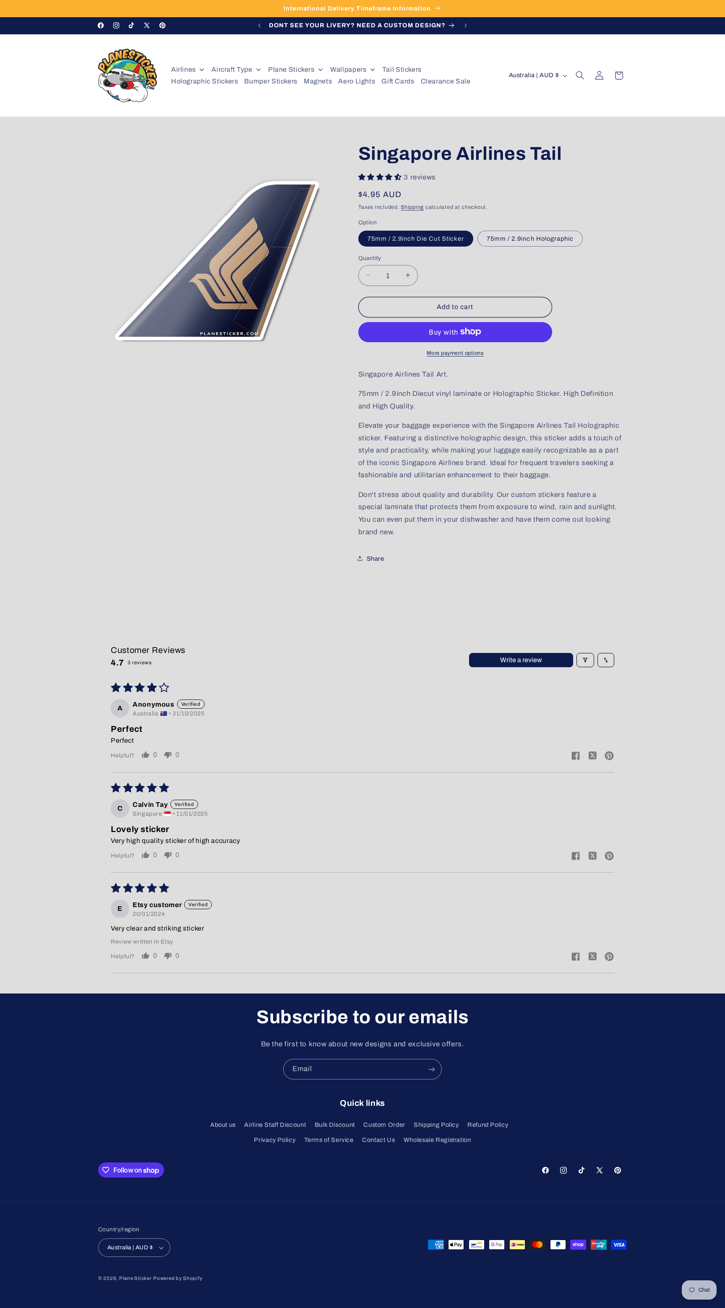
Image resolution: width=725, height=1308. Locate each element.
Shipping (412, 207)
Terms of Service (329, 1140)
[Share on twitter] (592, 756)
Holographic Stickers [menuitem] (204, 81)
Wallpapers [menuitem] (348, 69)
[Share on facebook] (576, 756)
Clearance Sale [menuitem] (446, 81)
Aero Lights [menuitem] (356, 81)
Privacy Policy (274, 1140)
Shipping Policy (436, 1124)
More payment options (455, 353)
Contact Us (378, 1140)
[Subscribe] (431, 1069)
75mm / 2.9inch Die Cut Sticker (416, 238)
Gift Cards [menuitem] (397, 81)
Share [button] (375, 558)
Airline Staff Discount (275, 1124)
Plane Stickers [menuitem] (291, 69)
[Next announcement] (465, 25)
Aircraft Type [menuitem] (231, 69)
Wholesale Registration (437, 1140)
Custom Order (384, 1124)
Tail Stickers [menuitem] (402, 69)
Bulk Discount (335, 1124)
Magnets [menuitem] (318, 81)
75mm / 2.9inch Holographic (530, 238)
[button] (580, 75)
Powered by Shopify (177, 1278)
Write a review (521, 659)
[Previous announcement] (259, 25)
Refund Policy (487, 1124)
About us (223, 1124)
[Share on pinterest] (609, 756)
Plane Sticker (135, 1278)
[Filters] (585, 660)
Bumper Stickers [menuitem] (270, 81)
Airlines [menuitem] (183, 69)
